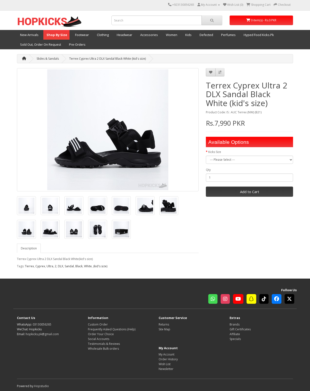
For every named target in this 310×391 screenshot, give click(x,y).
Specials (235, 339)
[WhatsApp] (214, 299)
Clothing (102, 35)
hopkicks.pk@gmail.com (42, 334)
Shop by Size (56, 35)
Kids (188, 35)
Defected (206, 35)
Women (171, 35)
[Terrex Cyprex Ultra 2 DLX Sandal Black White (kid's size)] (108, 129)
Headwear (124, 35)
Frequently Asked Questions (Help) (111, 329)
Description (29, 248)
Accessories (149, 35)
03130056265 (42, 324)
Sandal (69, 266)
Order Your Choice (101, 334)
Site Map (164, 329)
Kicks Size (214, 152)
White (88, 266)
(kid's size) (100, 266)
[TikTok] (265, 299)
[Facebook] (278, 299)
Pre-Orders (76, 44)
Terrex (29, 266)
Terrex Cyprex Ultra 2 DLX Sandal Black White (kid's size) (107, 59)
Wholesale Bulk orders (103, 349)
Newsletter (166, 369)
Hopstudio (41, 386)
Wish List (164, 364)
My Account (166, 354)
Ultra (49, 266)
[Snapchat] (253, 299)
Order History (168, 359)
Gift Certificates (240, 329)
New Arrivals (29, 35)
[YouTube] (240, 299)
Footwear (81, 35)
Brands (235, 324)
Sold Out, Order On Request (40, 44)
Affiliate (235, 334)
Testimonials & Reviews (104, 344)
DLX (60, 266)
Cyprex (40, 266)
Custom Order (98, 324)
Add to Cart (249, 191)
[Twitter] (291, 299)
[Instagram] (227, 299)
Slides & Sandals (48, 59)
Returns (164, 324)
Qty (208, 170)
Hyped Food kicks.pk (258, 35)
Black (79, 266)
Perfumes (228, 35)
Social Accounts (98, 339)
